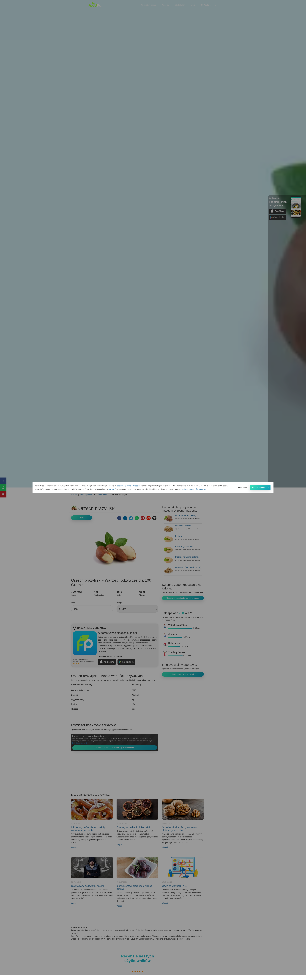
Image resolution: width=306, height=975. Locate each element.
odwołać (112, 489)
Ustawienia (242, 487)
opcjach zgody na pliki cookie (128, 486)
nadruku (202, 489)
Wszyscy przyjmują (260, 487)
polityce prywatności (190, 489)
